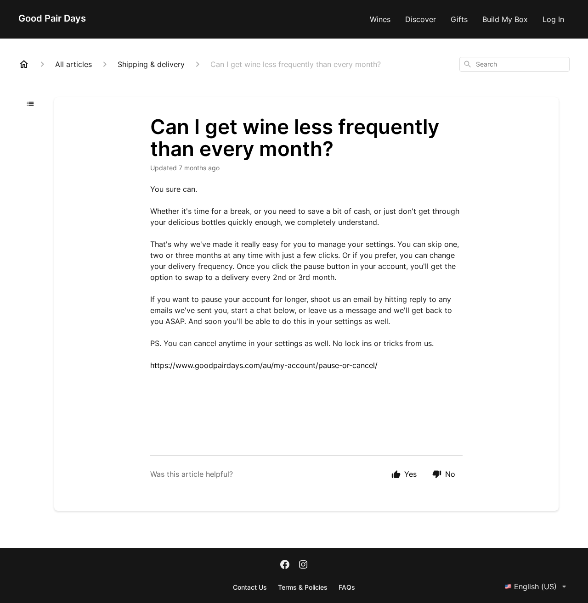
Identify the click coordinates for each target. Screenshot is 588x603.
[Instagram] (303, 565)
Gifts (459, 19)
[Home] (23, 64)
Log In (553, 19)
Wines (380, 19)
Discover (420, 19)
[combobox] (514, 64)
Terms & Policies (303, 587)
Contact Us (250, 587)
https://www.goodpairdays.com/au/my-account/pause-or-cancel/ (264, 365)
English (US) (535, 586)
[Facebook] (284, 565)
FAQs (347, 587)
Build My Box (505, 19)
